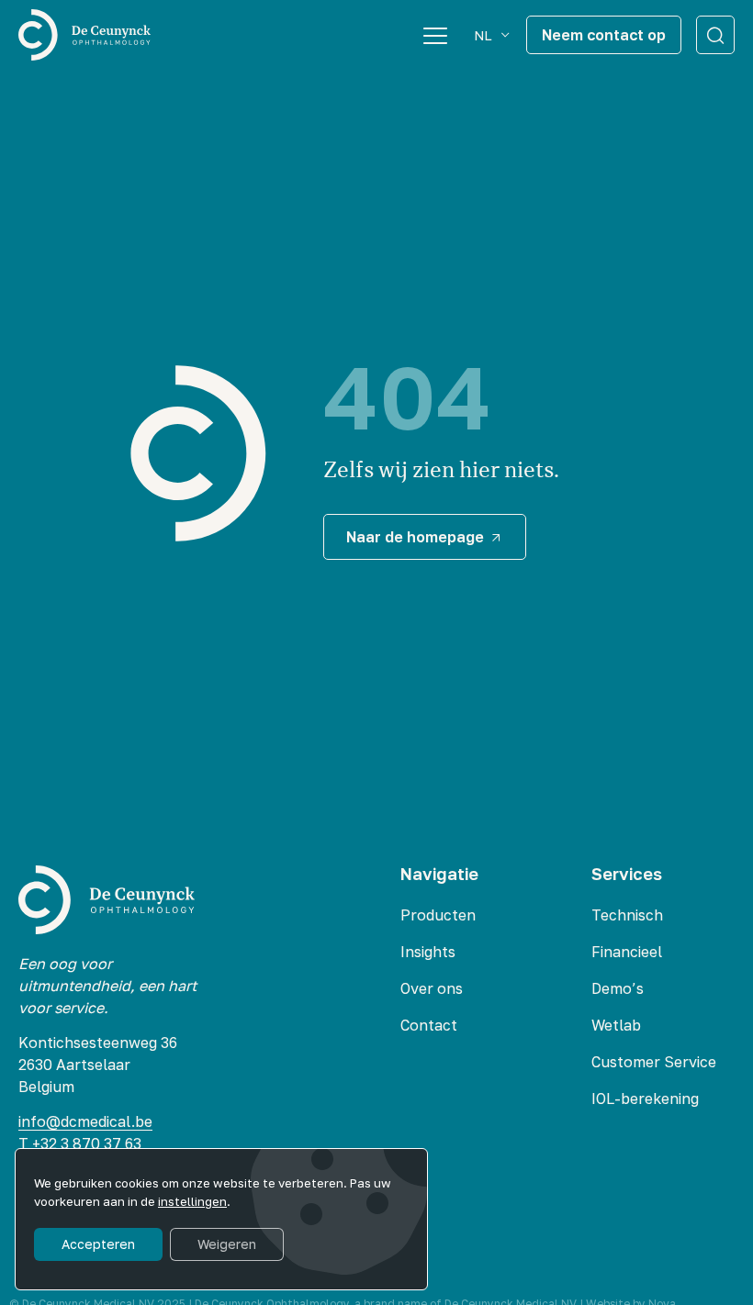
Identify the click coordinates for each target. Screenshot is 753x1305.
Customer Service (653, 1062)
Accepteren (98, 1244)
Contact (428, 1025)
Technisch (627, 915)
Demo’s (617, 988)
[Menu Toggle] (435, 35)
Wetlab (616, 1025)
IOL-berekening (645, 1098)
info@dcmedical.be (85, 1121)
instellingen (192, 1201)
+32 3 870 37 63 (88, 1143)
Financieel (626, 951)
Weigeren (226, 1244)
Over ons (431, 988)
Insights (427, 951)
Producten (438, 915)
